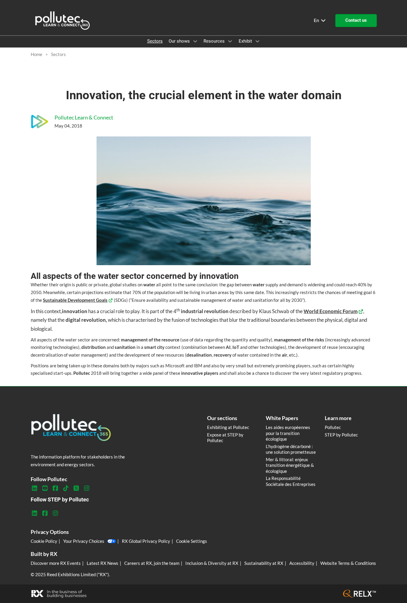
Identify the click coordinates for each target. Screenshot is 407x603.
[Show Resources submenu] (230, 41)
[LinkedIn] (34, 488)
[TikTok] (65, 488)
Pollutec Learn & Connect (84, 117)
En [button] (317, 20)
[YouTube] (45, 488)
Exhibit (246, 41)
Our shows (180, 41)
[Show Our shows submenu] (195, 41)
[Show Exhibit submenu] (257, 41)
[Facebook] (55, 488)
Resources (215, 41)
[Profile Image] (40, 121)
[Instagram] (86, 488)
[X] (76, 488)
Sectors (155, 41)
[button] (356, 20)
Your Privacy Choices (83, 541)
